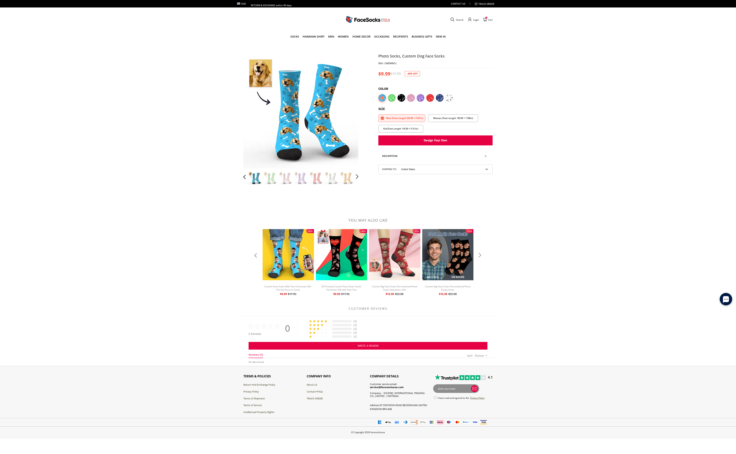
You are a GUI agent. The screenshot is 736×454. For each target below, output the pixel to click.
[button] (456, 20)
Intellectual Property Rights (258, 412)
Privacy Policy (251, 391)
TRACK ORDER (315, 398)
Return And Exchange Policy (259, 384)
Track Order (486, 4)
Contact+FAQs (315, 391)
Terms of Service (252, 405)
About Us (312, 384)
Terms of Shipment (254, 398)
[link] (294, 36)
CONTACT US (458, 3)
